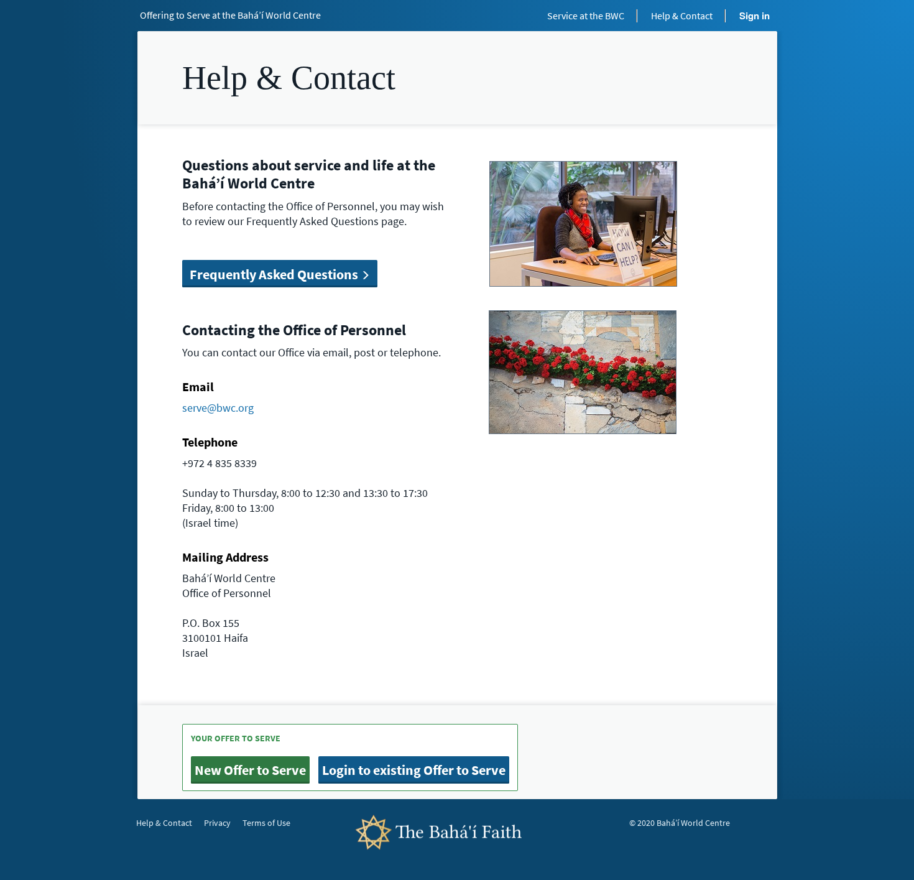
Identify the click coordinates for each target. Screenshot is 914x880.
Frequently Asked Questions (275, 274)
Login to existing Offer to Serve (413, 770)
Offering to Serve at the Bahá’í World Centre (230, 15)
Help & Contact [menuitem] (682, 15)
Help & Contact (164, 823)
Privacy (217, 823)
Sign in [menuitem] (754, 15)
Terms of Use (266, 823)
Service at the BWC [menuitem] (585, 15)
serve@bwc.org (218, 408)
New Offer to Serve (250, 770)
